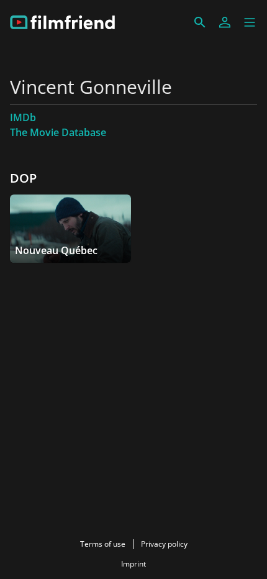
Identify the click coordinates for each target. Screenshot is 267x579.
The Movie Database (58, 132)
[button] (249, 22)
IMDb (23, 117)
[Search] (200, 22)
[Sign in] (224, 22)
